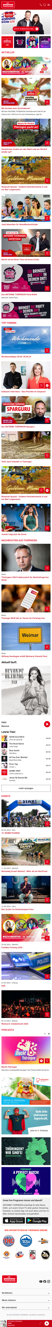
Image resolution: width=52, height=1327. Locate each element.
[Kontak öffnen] (40, 5)
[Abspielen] (46, 1323)
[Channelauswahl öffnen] (44, 5)
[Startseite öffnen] (8, 4)
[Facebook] (44, 1281)
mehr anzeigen (26, 788)
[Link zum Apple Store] (14, 1221)
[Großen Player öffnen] (40, 1323)
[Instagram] (48, 1281)
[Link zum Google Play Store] (37, 1221)
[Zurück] (44, 1033)
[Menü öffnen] (49, 5)
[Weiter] (49, 1033)
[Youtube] (40, 1281)
